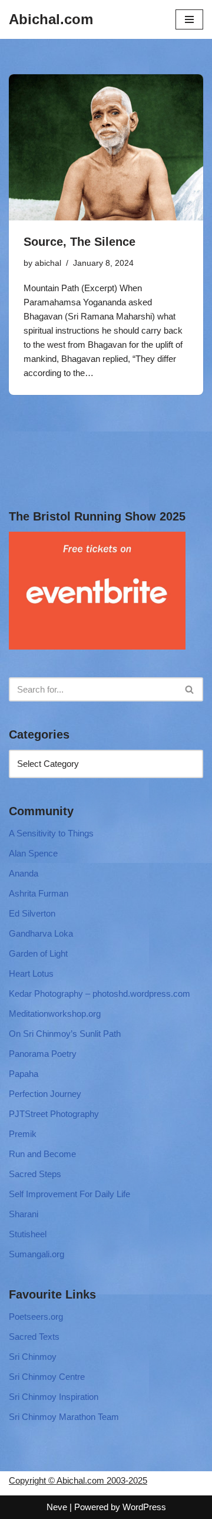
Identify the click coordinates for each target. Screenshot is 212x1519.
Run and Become (42, 1154)
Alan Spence (33, 853)
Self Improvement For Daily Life (69, 1194)
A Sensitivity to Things (51, 833)
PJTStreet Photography (54, 1114)
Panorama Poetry (43, 1054)
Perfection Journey (45, 1094)
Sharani (23, 1214)
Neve (57, 1507)
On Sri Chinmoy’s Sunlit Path (65, 1034)
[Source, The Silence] (106, 147)
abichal (48, 263)
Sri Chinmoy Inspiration (53, 1397)
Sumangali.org (36, 1254)
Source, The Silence (79, 241)
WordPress (144, 1507)
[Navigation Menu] (189, 19)
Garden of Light (38, 953)
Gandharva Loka (41, 933)
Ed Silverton (32, 913)
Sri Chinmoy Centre (47, 1377)
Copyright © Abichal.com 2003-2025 (78, 1480)
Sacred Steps (35, 1174)
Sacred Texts (34, 1337)
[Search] (190, 689)
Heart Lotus (31, 973)
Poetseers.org (36, 1317)
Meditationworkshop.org (55, 1014)
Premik (23, 1134)
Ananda (23, 873)
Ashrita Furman (38, 893)
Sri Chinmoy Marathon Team (64, 1417)
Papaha (23, 1074)
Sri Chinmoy (33, 1357)
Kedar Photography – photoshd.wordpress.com (99, 993)
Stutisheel (28, 1234)
